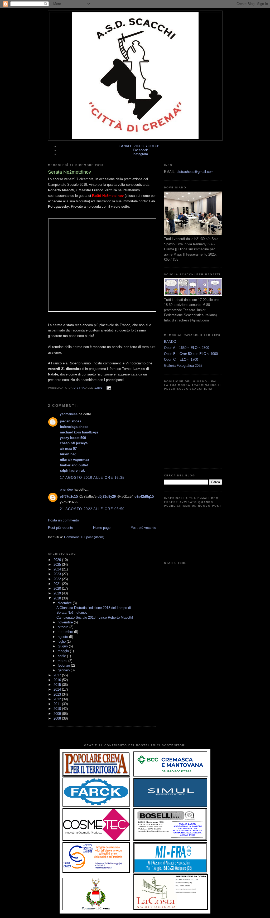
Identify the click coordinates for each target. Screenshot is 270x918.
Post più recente (60, 528)
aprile (62, 656)
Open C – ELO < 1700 (181, 360)
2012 (58, 699)
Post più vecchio (143, 528)
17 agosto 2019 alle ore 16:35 (92, 478)
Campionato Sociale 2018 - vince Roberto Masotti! (94, 617)
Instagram (140, 154)
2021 (58, 584)
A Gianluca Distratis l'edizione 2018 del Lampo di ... (95, 608)
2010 (58, 709)
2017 (58, 675)
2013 (58, 694)
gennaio (64, 670)
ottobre (63, 627)
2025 (58, 565)
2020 (58, 588)
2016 (58, 680)
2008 (58, 718)
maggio (64, 651)
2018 (58, 598)
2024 (58, 569)
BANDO (170, 342)
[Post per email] (108, 387)
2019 (58, 593)
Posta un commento (63, 520)
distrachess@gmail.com (195, 172)
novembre (66, 622)
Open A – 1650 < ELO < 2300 (186, 348)
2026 (58, 560)
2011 (58, 704)
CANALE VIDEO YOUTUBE (140, 146)
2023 (58, 574)
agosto (63, 637)
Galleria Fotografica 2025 (183, 366)
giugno (63, 646)
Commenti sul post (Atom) (84, 537)
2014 (58, 689)
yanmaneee (69, 414)
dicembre (65, 603)
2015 (58, 685)
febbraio (64, 665)
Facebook (140, 150)
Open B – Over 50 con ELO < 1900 (191, 354)
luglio (62, 641)
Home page (101, 528)
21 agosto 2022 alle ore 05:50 (92, 509)
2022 (58, 579)
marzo (63, 661)
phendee (66, 489)
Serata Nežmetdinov (72, 612)
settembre (66, 632)
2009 (58, 714)
